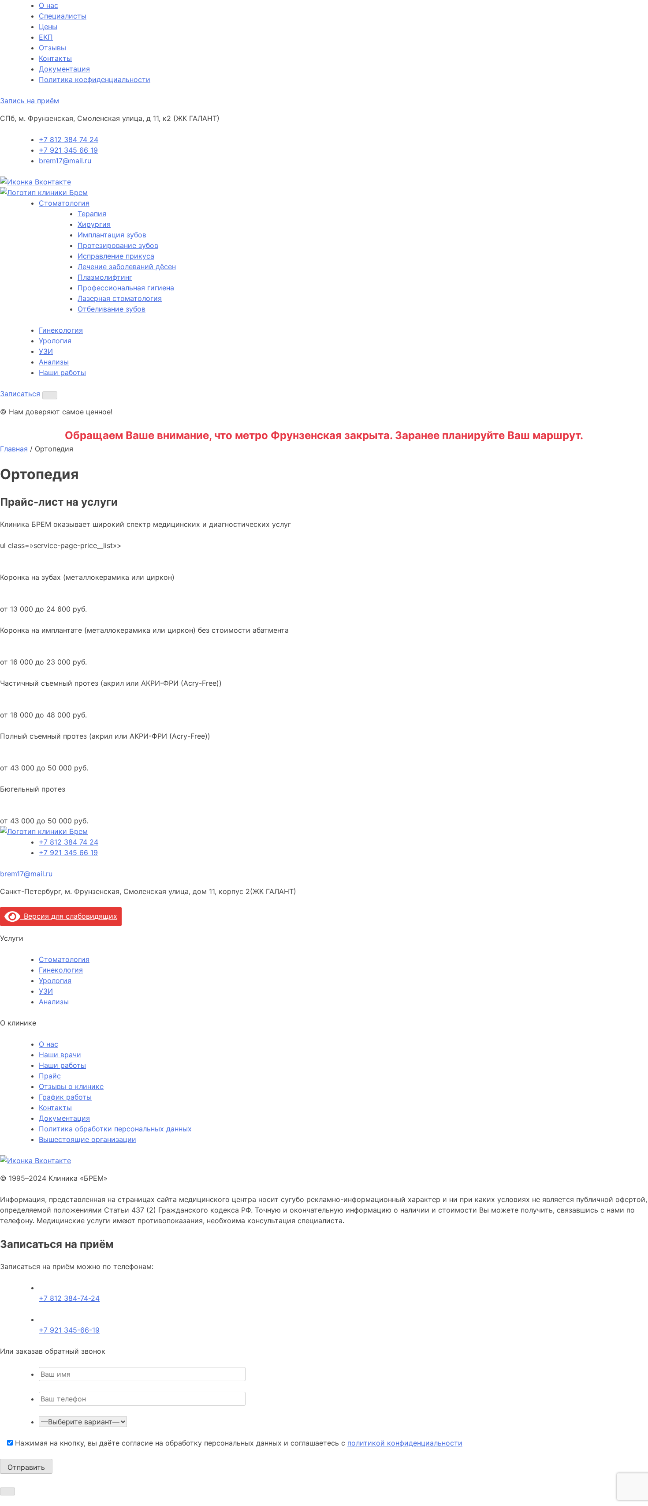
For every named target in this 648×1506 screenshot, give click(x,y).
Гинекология (61, 330)
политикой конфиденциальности (404, 1442)
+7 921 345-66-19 (69, 1330)
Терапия (92, 213)
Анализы (54, 361)
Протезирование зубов (118, 245)
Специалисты (62, 15)
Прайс (50, 1075)
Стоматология (64, 203)
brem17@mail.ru (65, 160)
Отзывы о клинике (71, 1086)
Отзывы (52, 47)
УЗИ (46, 351)
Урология (55, 340)
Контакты (55, 58)
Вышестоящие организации (87, 1139)
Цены (48, 26)
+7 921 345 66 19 (68, 150)
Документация (64, 68)
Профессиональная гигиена (126, 287)
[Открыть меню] (49, 395)
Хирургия (94, 224)
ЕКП (46, 37)
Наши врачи (60, 1054)
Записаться (20, 393)
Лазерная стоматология (120, 298)
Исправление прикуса (116, 256)
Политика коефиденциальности (94, 79)
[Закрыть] (7, 1491)
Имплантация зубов (112, 234)
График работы (65, 1097)
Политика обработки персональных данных (115, 1128)
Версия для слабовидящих (68, 916)
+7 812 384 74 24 (68, 139)
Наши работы (62, 372)
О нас (48, 5)
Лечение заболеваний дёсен (127, 266)
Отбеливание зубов (111, 308)
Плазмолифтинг (105, 277)
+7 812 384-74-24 (69, 1298)
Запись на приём (29, 100)
